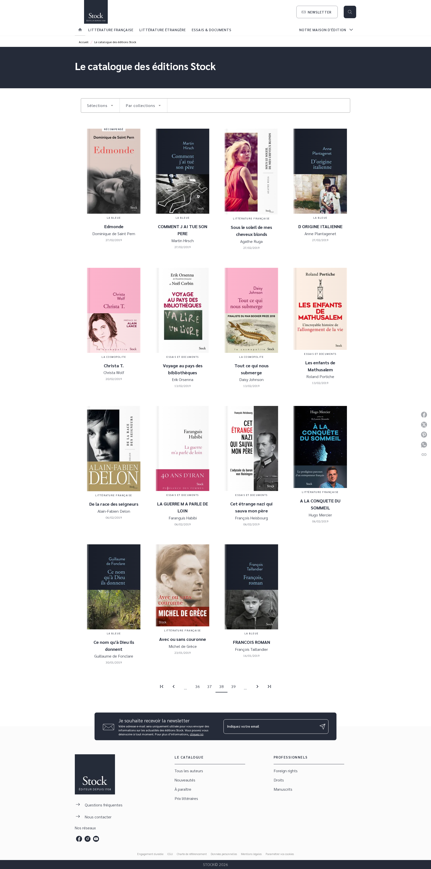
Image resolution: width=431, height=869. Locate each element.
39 (233, 686)
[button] (317, 12)
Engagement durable (150, 854)
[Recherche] (350, 12)
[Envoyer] (322, 726)
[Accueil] (96, 12)
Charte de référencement (192, 854)
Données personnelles (224, 854)
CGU (170, 854)
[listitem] (79, 839)
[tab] (80, 30)
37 (209, 686)
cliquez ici (196, 734)
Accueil (84, 42)
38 (221, 686)
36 (197, 686)
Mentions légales (251, 854)
